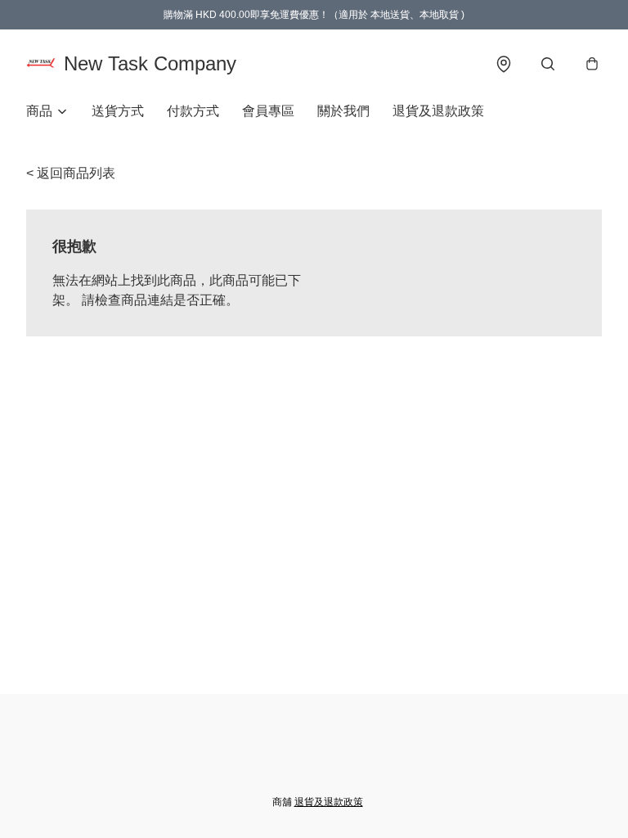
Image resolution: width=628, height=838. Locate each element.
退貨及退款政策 (438, 111)
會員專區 (268, 111)
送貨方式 (118, 111)
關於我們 (343, 111)
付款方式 (193, 111)
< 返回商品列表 (70, 173)
